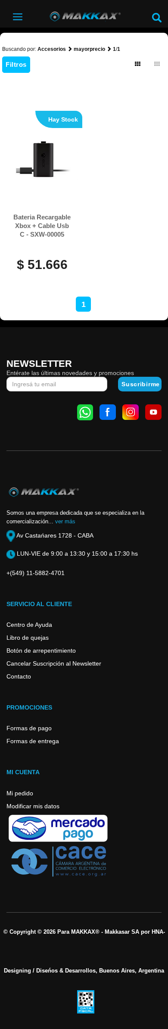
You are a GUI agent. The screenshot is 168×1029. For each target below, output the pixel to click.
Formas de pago (29, 728)
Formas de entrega (32, 741)
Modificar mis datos (32, 806)
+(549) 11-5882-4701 (35, 572)
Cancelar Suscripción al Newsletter (53, 663)
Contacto (18, 676)
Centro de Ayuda (29, 624)
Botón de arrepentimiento (41, 650)
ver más (65, 521)
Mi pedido (19, 793)
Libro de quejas (27, 637)
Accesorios (51, 49)
